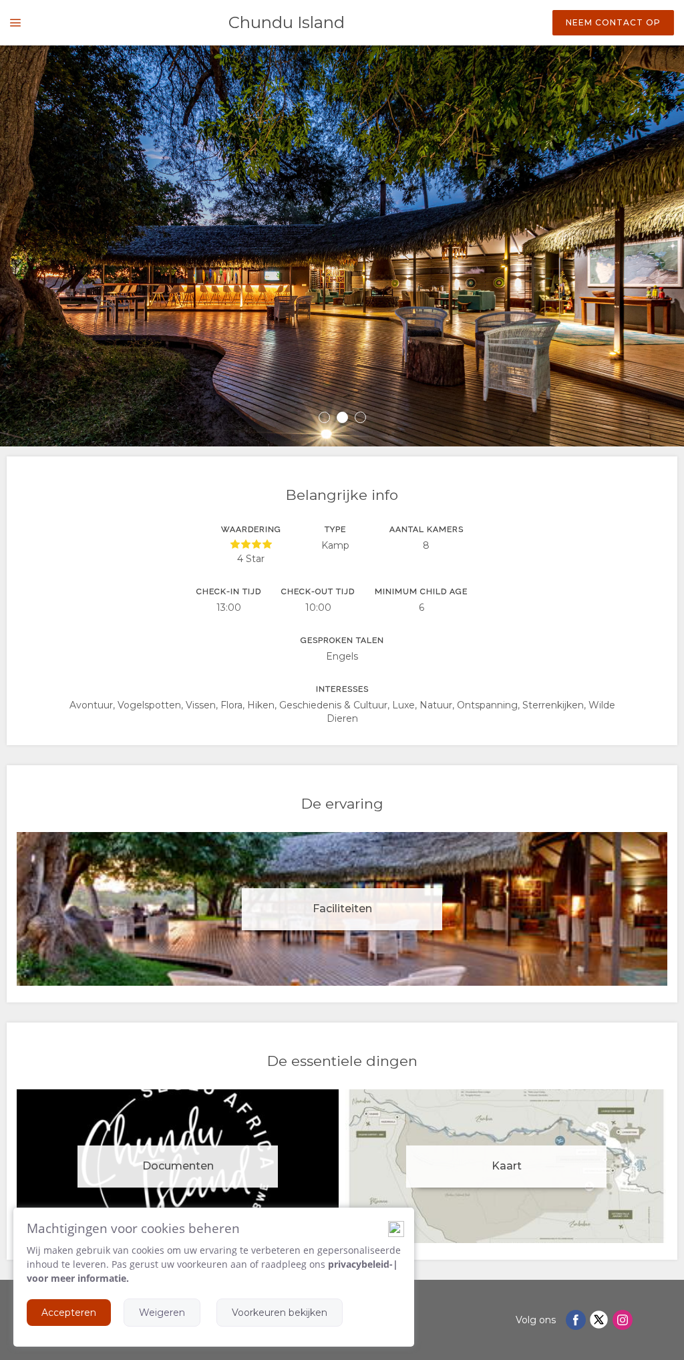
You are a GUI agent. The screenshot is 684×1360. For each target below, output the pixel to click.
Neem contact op (613, 22)
